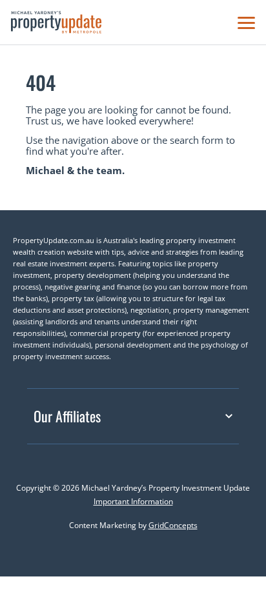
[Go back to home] (56, 22)
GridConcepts (173, 525)
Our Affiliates (67, 416)
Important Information (133, 501)
